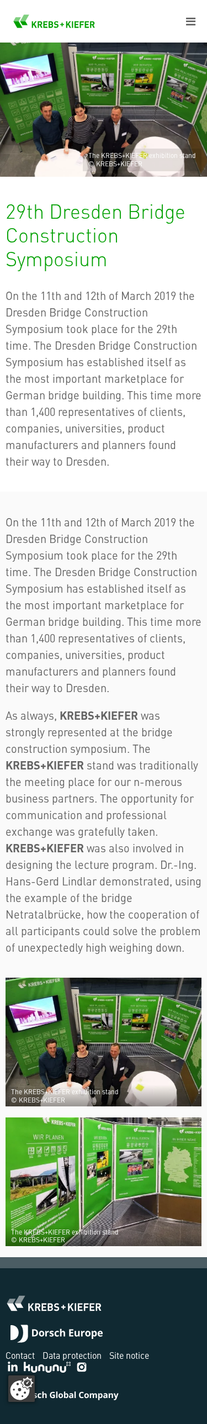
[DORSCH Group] (57, 1335)
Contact (20, 1355)
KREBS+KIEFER (54, 21)
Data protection (72, 1355)
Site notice (129, 1355)
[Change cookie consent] (21, 1388)
